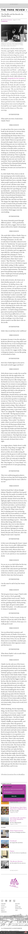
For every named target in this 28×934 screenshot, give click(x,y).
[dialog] (14, 794)
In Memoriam (4, 21)
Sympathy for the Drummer (16, 78)
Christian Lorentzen (7, 20)
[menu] (26, 10)
